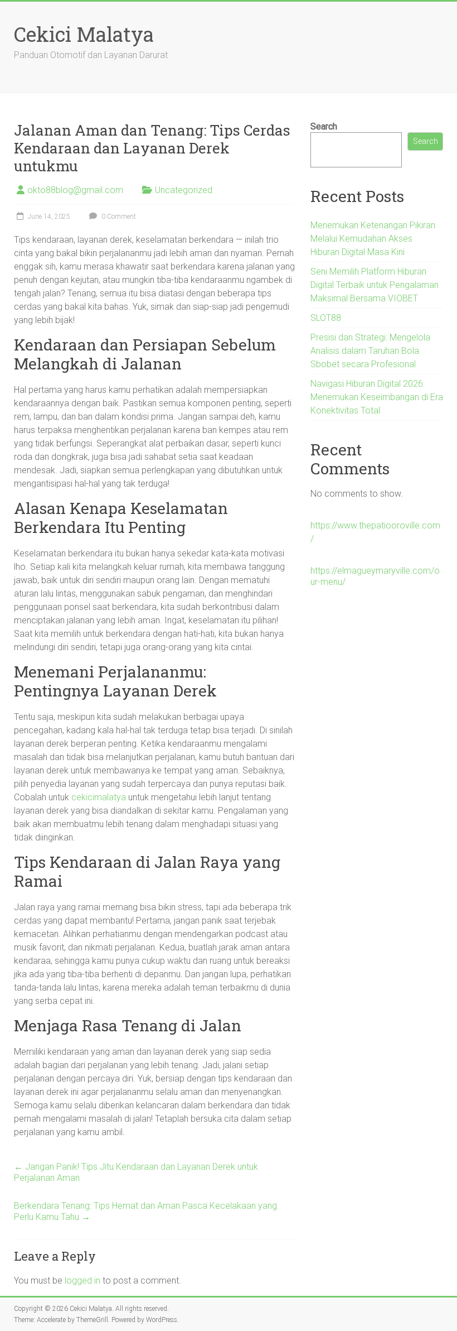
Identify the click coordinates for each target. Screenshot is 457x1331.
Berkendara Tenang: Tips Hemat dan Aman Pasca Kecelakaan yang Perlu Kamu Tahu (145, 1211)
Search (323, 126)
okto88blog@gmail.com (75, 190)
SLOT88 (325, 318)
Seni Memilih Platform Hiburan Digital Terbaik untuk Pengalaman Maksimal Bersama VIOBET (374, 285)
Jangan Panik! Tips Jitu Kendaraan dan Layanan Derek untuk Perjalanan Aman (136, 1172)
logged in (82, 1280)
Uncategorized (183, 190)
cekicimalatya (98, 797)
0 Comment (118, 216)
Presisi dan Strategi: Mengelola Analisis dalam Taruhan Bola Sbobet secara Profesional (370, 350)
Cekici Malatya (84, 34)
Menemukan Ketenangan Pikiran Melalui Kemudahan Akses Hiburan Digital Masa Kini (372, 238)
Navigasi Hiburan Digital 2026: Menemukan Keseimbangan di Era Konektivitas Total (376, 397)
